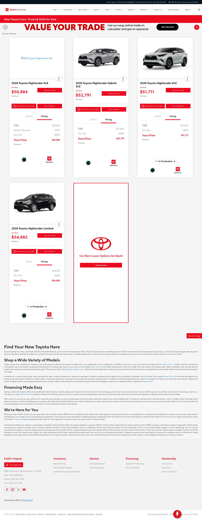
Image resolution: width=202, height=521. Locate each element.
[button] (58, 79)
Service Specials (97, 467)
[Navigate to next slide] (200, 27)
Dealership (169, 458)
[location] (169, 2)
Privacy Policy (20, 514)
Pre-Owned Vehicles (63, 467)
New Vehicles (60, 463)
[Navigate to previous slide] (2, 27)
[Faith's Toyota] (16, 9)
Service (94, 458)
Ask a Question (49, 106)
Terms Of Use (32, 514)
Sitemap (41, 514)
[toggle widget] (177, 514)
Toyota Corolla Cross (75, 369)
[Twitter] (18, 489)
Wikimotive (28, 500)
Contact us (18, 419)
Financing (132, 458)
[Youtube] (24, 489)
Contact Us (15, 464)
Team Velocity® (162, 514)
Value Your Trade (50, 90)
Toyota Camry (167, 364)
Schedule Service (97, 463)
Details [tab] (29, 115)
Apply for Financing (135, 463)
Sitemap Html (51, 514)
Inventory (60, 458)
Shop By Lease (101, 265)
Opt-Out (99, 514)
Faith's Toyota (9, 514)
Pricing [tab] (44, 115)
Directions (166, 467)
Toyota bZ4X (148, 381)
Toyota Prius (168, 376)
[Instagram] (12, 489)
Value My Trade (132, 467)
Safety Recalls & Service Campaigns (81, 514)
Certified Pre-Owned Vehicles (67, 471)
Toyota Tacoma (97, 367)
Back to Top (194, 335)
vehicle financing (26, 394)
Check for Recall (169, 471)
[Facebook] (7, 489)
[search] (199, 9)
